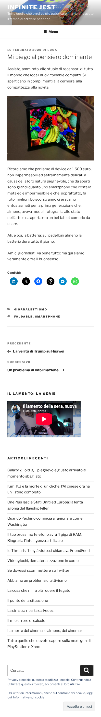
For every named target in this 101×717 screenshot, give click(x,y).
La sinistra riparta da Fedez (30, 610)
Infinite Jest (31, 7)
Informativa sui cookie (28, 697)
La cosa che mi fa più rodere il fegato (38, 590)
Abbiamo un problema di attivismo (37, 580)
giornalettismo (31, 309)
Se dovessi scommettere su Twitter (38, 570)
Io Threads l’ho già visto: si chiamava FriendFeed (48, 550)
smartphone (48, 316)
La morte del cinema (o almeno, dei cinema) (44, 630)
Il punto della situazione (27, 600)
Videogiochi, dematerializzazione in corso (43, 560)
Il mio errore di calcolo (26, 620)
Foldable (23, 316)
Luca (52, 50)
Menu (53, 32)
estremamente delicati (63, 175)
